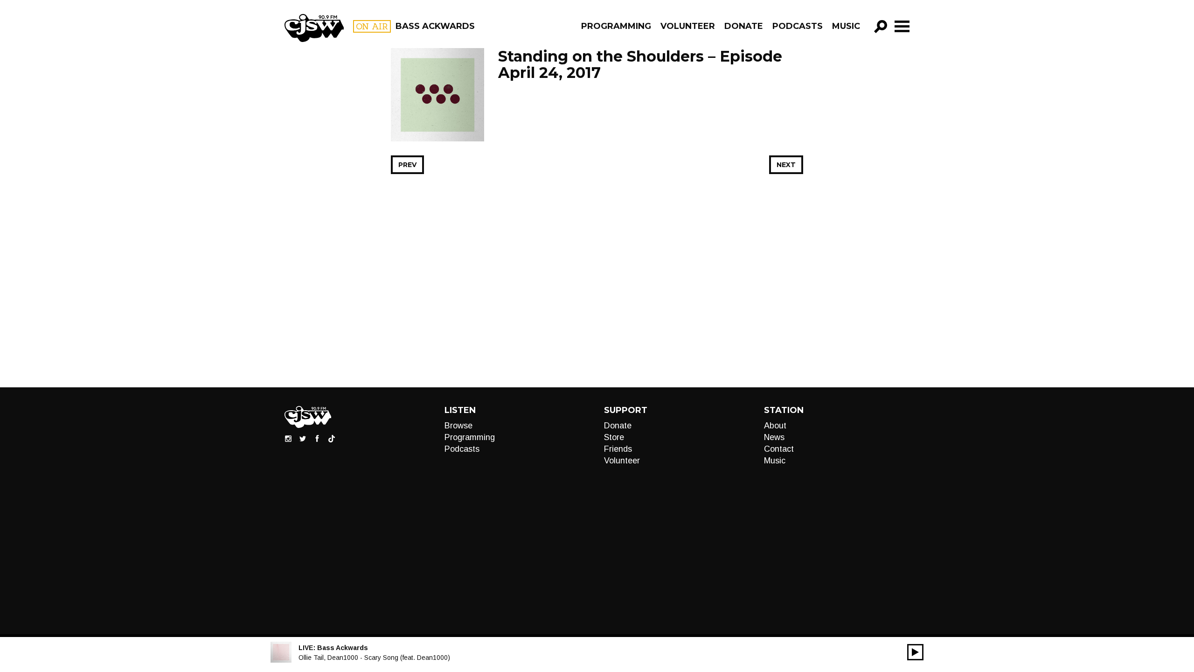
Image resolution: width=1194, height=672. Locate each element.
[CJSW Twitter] (302, 438)
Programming (616, 26)
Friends (618, 449)
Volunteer (687, 26)
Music (846, 26)
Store (614, 437)
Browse (458, 425)
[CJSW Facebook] (317, 438)
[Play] (915, 652)
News (774, 437)
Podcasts (797, 26)
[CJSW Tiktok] (331, 438)
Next (786, 165)
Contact (779, 449)
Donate (743, 26)
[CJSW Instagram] (288, 438)
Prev (407, 165)
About (775, 425)
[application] (915, 652)
